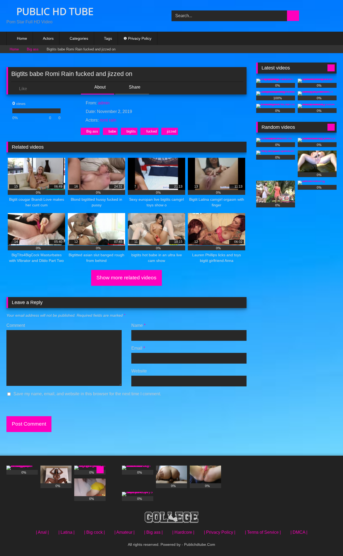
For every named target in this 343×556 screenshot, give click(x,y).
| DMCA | (298, 532)
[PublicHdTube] (171, 518)
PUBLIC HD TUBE (54, 11)
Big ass (33, 49)
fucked (151, 131)
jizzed (171, 131)
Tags (108, 38)
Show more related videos (126, 277)
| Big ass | (153, 532)
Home (22, 38)
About (100, 87)
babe (112, 131)
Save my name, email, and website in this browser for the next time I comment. (87, 394)
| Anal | (42, 532)
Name (138, 325)
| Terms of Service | (263, 532)
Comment (15, 325)
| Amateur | (124, 532)
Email (138, 348)
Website (139, 371)
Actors (48, 38)
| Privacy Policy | (219, 532)
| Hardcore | (183, 532)
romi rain (108, 120)
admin (104, 103)
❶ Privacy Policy (137, 38)
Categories (79, 38)
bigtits (131, 131)
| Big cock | (94, 532)
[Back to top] (327, 540)
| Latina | (66, 532)
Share (134, 87)
